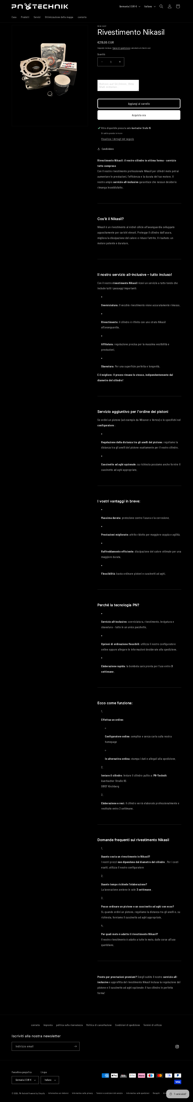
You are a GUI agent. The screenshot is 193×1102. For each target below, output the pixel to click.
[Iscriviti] (75, 1046)
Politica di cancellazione (99, 1025)
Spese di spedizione (121, 48)
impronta (48, 1025)
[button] (161, 6)
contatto (35, 1025)
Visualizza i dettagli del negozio (117, 138)
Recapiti (156, 1093)
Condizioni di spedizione (127, 1025)
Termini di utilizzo (152, 1025)
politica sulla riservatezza (69, 1025)
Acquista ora (139, 115)
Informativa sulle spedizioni (137, 1093)
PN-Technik (23, 1093)
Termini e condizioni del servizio (109, 1093)
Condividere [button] (108, 148)
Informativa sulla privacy (82, 1093)
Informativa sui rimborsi (58, 1093)
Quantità (101, 54)
